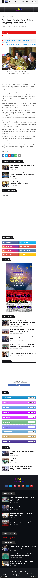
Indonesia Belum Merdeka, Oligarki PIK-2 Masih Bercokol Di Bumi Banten (22, 330)
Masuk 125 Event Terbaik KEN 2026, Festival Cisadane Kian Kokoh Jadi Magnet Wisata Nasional (22, 174)
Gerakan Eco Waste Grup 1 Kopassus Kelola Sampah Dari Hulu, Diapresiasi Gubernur (22, 345)
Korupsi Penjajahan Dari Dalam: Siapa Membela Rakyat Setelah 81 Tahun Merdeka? (23, 352)
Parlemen (17, 427)
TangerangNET (14, 574)
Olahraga (17, 422)
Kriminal (17, 412)
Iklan (25, 571)
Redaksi (20, 571)
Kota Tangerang (10, 15)
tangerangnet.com (7, 26)
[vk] (27, 250)
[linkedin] (27, 486)
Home (3, 15)
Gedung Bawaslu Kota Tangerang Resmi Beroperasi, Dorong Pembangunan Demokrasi (22, 468)
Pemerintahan (17, 432)
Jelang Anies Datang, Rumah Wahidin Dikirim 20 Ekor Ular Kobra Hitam (21, 554)
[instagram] (10, 246)
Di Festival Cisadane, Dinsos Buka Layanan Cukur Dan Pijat (20, 44)
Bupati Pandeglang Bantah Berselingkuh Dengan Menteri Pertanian (22, 562)
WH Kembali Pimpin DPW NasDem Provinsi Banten (22, 337)
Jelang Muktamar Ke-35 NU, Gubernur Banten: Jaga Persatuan (21, 514)
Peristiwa (17, 441)
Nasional (17, 417)
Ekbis (17, 402)
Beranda (14, 571)
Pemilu (17, 436)
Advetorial (17, 398)
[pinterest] (31, 486)
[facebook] (10, 242)
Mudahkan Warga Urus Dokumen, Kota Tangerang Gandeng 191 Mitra (21, 182)
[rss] (27, 254)
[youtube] (27, 246)
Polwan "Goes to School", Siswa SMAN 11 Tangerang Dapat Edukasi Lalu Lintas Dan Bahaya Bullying (22, 499)
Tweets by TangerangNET (9, 538)
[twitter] (27, 242)
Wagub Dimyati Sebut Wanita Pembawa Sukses (21, 459)
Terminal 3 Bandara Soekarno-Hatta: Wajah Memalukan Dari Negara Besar (23, 547)
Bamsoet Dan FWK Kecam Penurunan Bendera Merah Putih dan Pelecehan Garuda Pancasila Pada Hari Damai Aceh (23, 322)
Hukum (17, 407)
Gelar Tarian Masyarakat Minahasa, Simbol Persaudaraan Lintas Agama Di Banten (22, 522)
